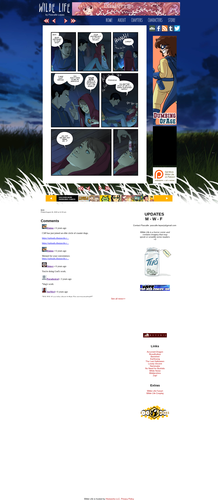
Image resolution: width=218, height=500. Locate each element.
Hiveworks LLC (113, 499)
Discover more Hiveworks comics (67, 198)
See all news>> (118, 298)
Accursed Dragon (155, 352)
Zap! (155, 375)
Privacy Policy (127, 499)
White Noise (155, 371)
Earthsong (155, 359)
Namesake (155, 366)
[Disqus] (83, 260)
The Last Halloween (155, 361)
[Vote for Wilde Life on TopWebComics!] (155, 290)
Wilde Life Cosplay (155, 393)
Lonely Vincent (155, 363)
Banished (155, 356)
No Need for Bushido (155, 368)
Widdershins (155, 373)
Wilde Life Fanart (155, 391)
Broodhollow (155, 354)
